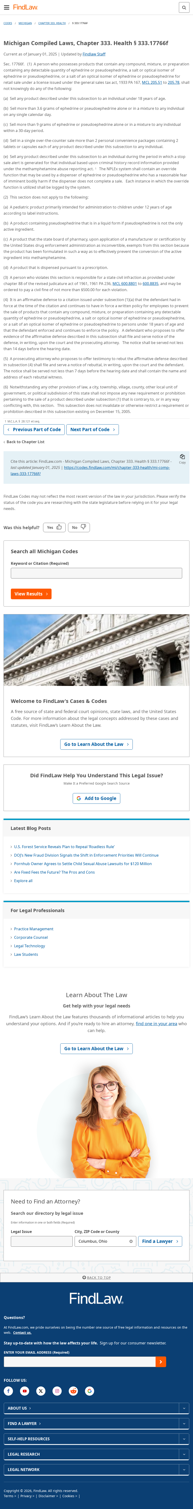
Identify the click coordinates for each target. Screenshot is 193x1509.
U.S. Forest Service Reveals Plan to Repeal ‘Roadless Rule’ (64, 846)
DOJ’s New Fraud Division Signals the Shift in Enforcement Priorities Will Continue (86, 855)
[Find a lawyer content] (184, 1423)
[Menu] (6, 7)
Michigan (25, 23)
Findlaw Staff (94, 54)
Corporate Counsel (31, 937)
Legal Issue (21, 1231)
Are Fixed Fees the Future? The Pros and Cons (54, 872)
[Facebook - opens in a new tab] (8, 1391)
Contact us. (22, 1332)
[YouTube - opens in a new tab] (24, 1391)
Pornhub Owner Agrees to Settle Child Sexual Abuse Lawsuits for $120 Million (83, 863)
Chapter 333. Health (52, 23)
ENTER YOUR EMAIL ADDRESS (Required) (36, 1352)
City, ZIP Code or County (97, 1231)
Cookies (68, 1496)
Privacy (26, 1496)
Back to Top (99, 1277)
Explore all (23, 880)
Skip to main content (96, 5)
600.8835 (150, 283)
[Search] (184, 7)
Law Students (26, 954)
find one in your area (156, 1023)
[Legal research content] (184, 1454)
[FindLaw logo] (27, 7)
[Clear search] (131, 1241)
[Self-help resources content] (184, 1439)
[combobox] (42, 1241)
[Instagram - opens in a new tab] (57, 1391)
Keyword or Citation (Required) (40, 563)
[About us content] (184, 1408)
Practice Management (33, 928)
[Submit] (161, 1361)
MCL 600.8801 (125, 283)
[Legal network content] (184, 1469)
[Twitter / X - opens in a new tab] (40, 1391)
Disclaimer (47, 1496)
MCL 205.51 (152, 82)
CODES (8, 23)
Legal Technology (29, 945)
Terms (8, 1496)
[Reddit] (73, 1391)
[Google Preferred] (89, 1391)
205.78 (173, 82)
